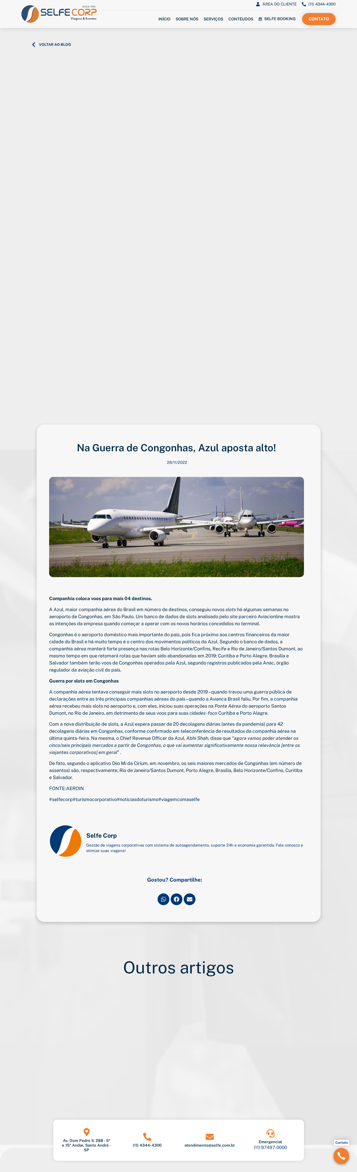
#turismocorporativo (95, 799)
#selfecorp (61, 799)
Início (164, 19)
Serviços (213, 19)
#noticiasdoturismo (137, 799)
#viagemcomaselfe (179, 799)
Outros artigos (178, 967)
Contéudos (240, 19)
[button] (163, 899)
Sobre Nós (187, 19)
